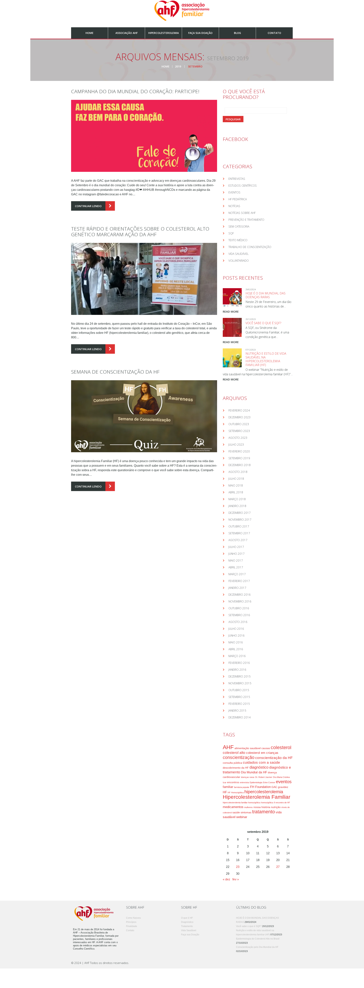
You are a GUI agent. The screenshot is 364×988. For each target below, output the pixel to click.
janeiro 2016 (237, 669)
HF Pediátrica (237, 199)
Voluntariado (238, 260)
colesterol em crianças (262, 753)
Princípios (131, 922)
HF (225, 792)
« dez (226, 879)
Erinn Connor (269, 782)
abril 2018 (235, 492)
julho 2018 (236, 478)
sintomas (246, 812)
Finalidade (131, 926)
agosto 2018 (237, 472)
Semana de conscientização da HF (115, 371)
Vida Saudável (238, 254)
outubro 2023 (238, 424)
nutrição (276, 807)
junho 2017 (236, 553)
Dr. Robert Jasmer (263, 777)
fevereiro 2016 (239, 663)
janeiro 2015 (237, 710)
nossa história (261, 807)
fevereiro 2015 (239, 704)
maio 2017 (235, 560)
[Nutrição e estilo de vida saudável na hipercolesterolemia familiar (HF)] (232, 357)
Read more (231, 311)
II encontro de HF (282, 802)
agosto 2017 (237, 540)
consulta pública (232, 762)
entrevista (244, 782)
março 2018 (237, 499)
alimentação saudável (248, 748)
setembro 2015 (239, 697)
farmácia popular (241, 787)
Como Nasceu (133, 918)
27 (278, 866)
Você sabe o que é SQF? (263, 323)
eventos (284, 781)
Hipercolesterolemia (163, 33)
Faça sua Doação (200, 33)
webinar (241, 817)
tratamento (263, 811)
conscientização (238, 757)
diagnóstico (258, 767)
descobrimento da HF (236, 767)
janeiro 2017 (237, 588)
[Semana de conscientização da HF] (144, 416)
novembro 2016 (239, 601)
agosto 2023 (237, 438)
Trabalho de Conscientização (249, 247)
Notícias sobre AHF (242, 213)
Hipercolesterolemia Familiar (256, 797)
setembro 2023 (239, 431)
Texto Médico (237, 240)
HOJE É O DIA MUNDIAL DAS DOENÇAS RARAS (266, 295)
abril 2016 (235, 649)
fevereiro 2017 (239, 581)
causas (265, 748)
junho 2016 (236, 635)
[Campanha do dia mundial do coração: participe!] (144, 136)
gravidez (283, 787)
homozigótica (267, 802)
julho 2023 (236, 444)
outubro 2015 (238, 690)
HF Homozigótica (236, 792)
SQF (231, 233)
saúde (236, 812)
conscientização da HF (274, 758)
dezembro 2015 (239, 676)
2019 (178, 66)
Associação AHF (126, 33)
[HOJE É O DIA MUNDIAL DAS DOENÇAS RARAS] (232, 297)
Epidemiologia (256, 782)
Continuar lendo (88, 206)
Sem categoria (238, 226)
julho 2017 (236, 547)
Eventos (234, 192)
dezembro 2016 (239, 594)
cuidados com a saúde (261, 762)
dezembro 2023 (239, 417)
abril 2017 (235, 567)
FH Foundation (260, 787)
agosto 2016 (237, 622)
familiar (228, 787)
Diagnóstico (187, 922)
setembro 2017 (239, 533)
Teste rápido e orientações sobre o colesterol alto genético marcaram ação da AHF (140, 231)
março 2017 (237, 574)
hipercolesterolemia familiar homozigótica (241, 802)
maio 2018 (235, 485)
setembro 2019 (239, 458)
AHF (228, 747)
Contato (274, 33)
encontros (233, 782)
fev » (235, 879)
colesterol (281, 747)
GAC (274, 787)
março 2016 (237, 656)
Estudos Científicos (242, 185)
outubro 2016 (238, 608)
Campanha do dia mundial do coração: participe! (135, 91)
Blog (237, 33)
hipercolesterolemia (263, 791)
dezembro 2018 (239, 465)
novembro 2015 (239, 683)
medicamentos (233, 807)
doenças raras (247, 777)
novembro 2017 (239, 519)
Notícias (234, 206)
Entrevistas (236, 179)
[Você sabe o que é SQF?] (232, 327)
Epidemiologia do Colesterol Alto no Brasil (257, 938)
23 (237, 866)
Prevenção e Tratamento (246, 219)
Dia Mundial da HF (254, 772)
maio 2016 (235, 642)
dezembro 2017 (239, 513)
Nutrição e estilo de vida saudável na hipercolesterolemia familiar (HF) (266, 359)
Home (89, 33)
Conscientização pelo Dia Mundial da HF (257, 947)
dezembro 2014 (239, 717)
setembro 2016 (239, 615)
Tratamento (187, 926)
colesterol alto (234, 753)
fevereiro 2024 (239, 410)
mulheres (248, 807)
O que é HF (187, 918)
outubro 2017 (238, 526)
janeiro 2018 (237, 506)
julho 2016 (236, 629)
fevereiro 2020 (239, 451)
